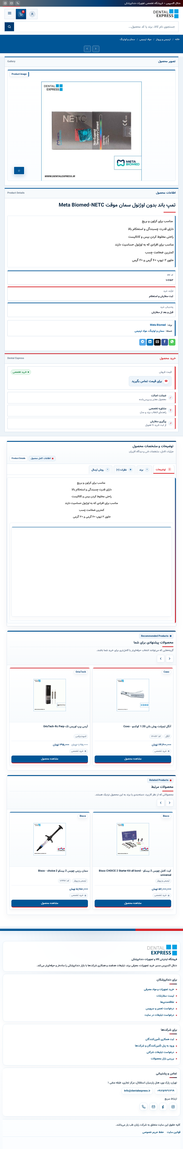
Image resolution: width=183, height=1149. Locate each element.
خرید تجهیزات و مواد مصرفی (159, 989)
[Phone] (143, 1107)
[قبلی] (160, 658)
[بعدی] (169, 658)
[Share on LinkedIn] (150, 342)
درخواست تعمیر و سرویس (160, 1008)
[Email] (153, 1107)
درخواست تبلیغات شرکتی (160, 1052)
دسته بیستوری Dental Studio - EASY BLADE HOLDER (140, 726)
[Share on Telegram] (142, 342)
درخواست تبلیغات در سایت (159, 1015)
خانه (177, 39)
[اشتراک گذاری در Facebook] (164, 342)
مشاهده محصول (49, 759)
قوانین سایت (173, 1132)
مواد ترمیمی (145, 39)
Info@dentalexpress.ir (137, 1091)
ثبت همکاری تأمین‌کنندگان (160, 1039)
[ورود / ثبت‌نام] (32, 14)
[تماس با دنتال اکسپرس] (17, 3)
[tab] (164, 469)
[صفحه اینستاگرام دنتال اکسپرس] (5, 3)
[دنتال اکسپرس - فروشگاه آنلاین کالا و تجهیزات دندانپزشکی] (166, 13)
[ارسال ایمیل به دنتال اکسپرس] (11, 3)
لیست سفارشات (165, 996)
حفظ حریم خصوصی (153, 1132)
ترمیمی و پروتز (163, 39)
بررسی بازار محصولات (162, 1059)
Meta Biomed (158, 325)
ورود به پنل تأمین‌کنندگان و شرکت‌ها (154, 1046)
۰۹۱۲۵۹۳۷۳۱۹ (165, 1091)
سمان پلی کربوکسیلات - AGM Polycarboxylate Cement (140, 871)
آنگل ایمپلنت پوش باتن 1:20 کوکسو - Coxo (64, 726)
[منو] (9, 14)
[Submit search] (9, 26)
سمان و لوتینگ (127, 39)
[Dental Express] (162, 950)
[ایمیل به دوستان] (157, 342)
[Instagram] (173, 1107)
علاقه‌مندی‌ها (167, 1002)
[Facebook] (163, 1107)
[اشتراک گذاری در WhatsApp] (172, 342)
